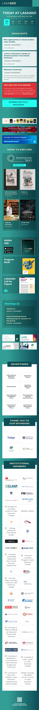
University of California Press (11, 406)
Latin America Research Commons (11, 376)
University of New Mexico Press (27, 406)
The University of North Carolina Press (28, 396)
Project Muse (11, 386)
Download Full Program (18, 103)
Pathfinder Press (27, 376)
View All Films (19, 165)
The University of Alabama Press (11, 396)
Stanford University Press (27, 386)
